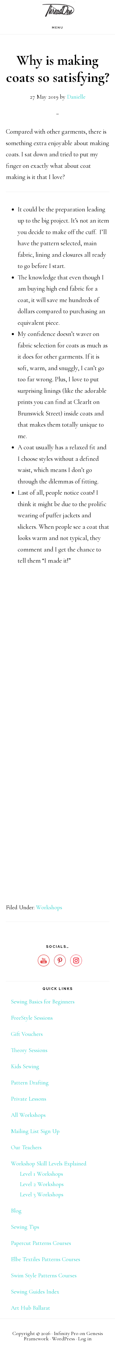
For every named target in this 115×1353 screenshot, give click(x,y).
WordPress (63, 1338)
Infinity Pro (66, 1333)
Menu (57, 27)
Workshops (49, 907)
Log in (85, 1338)
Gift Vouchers (27, 1034)
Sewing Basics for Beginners (43, 1001)
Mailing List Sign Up (35, 1131)
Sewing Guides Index (35, 1291)
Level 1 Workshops (41, 1174)
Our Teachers (26, 1147)
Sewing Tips (25, 1227)
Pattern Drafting (30, 1082)
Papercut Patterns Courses (41, 1243)
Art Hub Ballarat (30, 1307)
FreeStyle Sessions (32, 1017)
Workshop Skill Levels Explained (48, 1163)
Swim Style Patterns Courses (44, 1275)
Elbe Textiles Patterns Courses (45, 1259)
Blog (16, 1210)
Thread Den (57, 10)
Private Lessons (28, 1098)
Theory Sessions (29, 1050)
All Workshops (28, 1115)
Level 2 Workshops (42, 1184)
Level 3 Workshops (41, 1194)
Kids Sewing (25, 1066)
